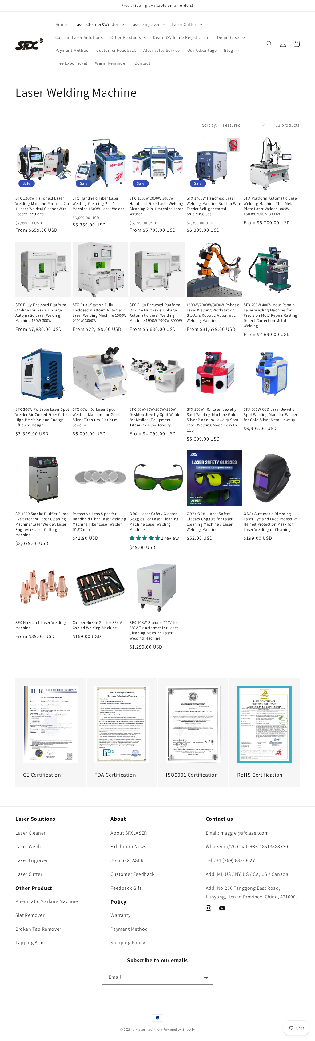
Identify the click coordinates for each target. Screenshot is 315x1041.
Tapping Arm (29, 942)
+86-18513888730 (269, 846)
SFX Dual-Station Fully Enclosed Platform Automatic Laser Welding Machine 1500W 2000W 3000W (99, 313)
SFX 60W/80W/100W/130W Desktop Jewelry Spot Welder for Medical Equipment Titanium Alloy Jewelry (155, 417)
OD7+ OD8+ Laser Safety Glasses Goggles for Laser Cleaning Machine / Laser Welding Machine (210, 521)
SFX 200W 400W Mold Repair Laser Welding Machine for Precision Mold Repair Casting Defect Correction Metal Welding (270, 315)
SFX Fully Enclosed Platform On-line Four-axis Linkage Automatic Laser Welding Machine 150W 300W (40, 313)
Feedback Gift (125, 888)
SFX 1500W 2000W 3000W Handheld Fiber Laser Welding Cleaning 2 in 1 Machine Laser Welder (156, 206)
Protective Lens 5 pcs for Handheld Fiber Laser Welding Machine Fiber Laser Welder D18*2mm (99, 521)
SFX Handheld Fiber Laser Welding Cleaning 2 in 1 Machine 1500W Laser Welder (98, 203)
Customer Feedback (132, 874)
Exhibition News (128, 846)
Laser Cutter (28, 874)
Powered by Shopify (179, 1029)
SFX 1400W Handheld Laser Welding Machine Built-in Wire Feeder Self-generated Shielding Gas (214, 206)
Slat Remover (29, 915)
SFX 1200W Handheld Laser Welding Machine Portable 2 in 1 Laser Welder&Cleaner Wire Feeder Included (42, 206)
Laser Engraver (31, 860)
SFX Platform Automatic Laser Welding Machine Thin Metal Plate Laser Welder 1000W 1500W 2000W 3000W (271, 206)
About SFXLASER (128, 833)
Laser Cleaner (30, 833)
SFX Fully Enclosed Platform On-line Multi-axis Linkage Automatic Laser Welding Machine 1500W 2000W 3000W (156, 313)
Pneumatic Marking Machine (46, 901)
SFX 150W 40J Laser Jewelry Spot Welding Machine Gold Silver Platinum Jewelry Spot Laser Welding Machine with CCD (213, 420)
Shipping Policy (127, 942)
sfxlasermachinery (147, 1029)
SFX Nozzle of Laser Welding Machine (40, 625)
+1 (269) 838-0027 (235, 860)
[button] (99, 24)
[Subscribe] (206, 977)
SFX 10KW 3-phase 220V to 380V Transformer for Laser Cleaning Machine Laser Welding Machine (154, 630)
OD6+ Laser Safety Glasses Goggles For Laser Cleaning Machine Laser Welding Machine (154, 521)
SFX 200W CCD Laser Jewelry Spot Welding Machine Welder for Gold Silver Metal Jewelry (270, 414)
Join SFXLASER (126, 860)
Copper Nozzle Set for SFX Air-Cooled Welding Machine (99, 625)
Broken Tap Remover (38, 929)
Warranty (120, 915)
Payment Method (129, 929)
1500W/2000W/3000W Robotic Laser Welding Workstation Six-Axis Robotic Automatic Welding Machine (213, 313)
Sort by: (209, 125)
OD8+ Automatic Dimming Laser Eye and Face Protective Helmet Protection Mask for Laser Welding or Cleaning (270, 521)
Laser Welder (29, 846)
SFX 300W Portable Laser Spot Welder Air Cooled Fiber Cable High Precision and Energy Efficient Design (42, 417)
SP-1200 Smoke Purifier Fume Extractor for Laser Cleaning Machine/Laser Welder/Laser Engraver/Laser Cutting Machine (41, 524)
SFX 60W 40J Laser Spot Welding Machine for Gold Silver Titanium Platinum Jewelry (96, 417)
